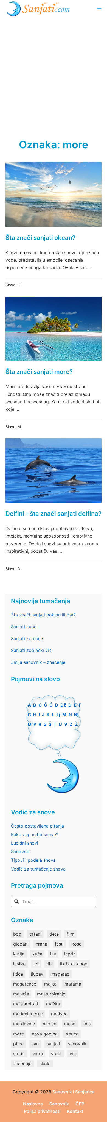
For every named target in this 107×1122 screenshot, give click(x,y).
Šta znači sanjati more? (39, 371)
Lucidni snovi (24, 843)
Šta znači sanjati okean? (40, 237)
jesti (59, 944)
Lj (58, 714)
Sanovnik (20, 851)
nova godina (45, 1034)
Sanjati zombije (27, 638)
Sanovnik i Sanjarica (73, 1091)
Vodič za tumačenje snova (38, 869)
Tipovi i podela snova (33, 860)
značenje (22, 1063)
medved (59, 1013)
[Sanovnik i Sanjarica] (38, 8)
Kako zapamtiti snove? (34, 834)
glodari (20, 944)
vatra (37, 1053)
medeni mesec (28, 1013)
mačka (53, 1003)
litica (18, 974)
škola (45, 1063)
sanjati (53, 1043)
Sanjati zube (23, 626)
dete (54, 934)
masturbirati (25, 1003)
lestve (19, 964)
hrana (41, 944)
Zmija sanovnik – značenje (38, 662)
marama (72, 984)
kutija (18, 954)
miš (87, 1023)
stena (18, 1053)
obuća (72, 1034)
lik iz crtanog (74, 964)
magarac (60, 974)
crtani (35, 934)
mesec (49, 1023)
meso (69, 1023)
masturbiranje (51, 994)
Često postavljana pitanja (37, 826)
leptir (69, 954)
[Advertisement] (53, 73)
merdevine (24, 1023)
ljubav (37, 974)
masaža (21, 994)
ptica (18, 1043)
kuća (37, 954)
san (35, 1043)
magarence (24, 984)
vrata (56, 1053)
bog (17, 934)
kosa (76, 944)
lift (49, 964)
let (36, 964)
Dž (63, 705)
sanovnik (77, 1043)
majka (50, 984)
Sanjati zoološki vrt (31, 650)
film (70, 934)
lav (53, 954)
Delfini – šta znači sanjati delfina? (53, 513)
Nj (76, 714)
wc (73, 1053)
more (18, 1034)
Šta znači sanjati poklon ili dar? (43, 615)
